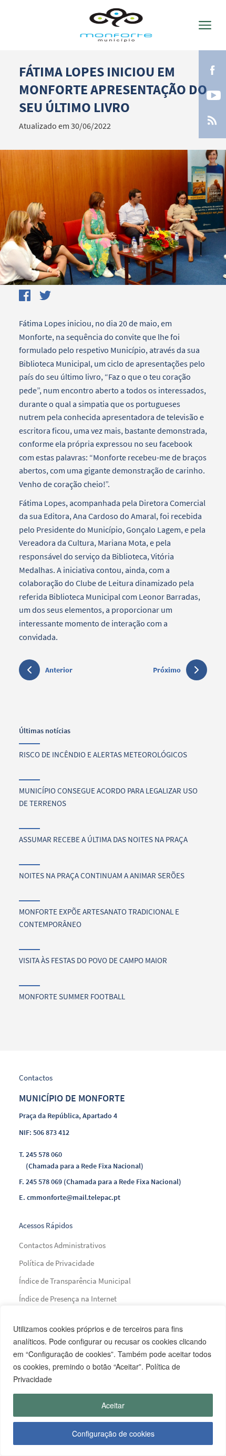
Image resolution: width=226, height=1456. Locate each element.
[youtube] (212, 94)
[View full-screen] (113, 217)
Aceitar (113, 1405)
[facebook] (212, 69)
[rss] (212, 119)
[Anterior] (29, 671)
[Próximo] (196, 669)
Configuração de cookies (113, 1433)
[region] (113, 1380)
